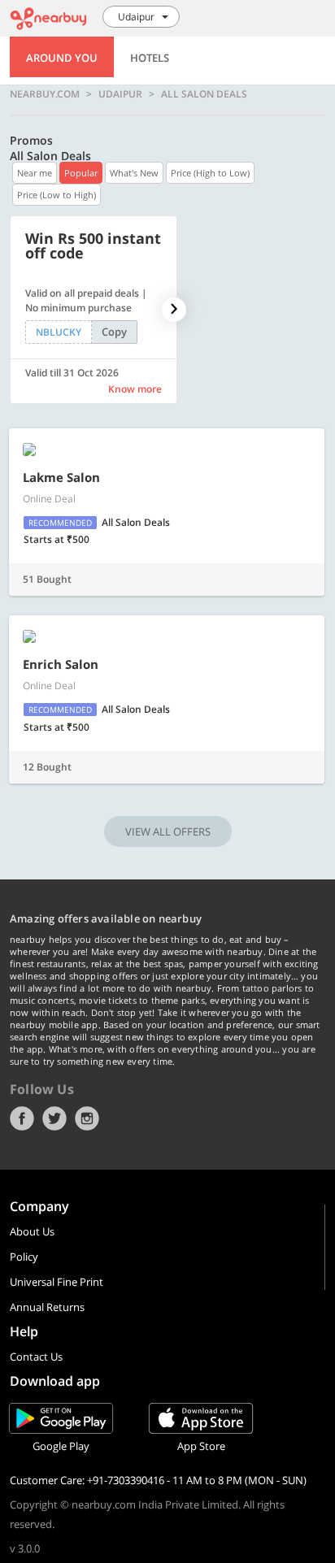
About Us (32, 1231)
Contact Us (36, 1356)
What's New (134, 173)
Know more (135, 389)
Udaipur (120, 94)
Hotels (149, 57)
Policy (24, 1256)
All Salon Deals (204, 94)
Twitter (54, 1118)
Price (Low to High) (56, 195)
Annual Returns (47, 1307)
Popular (81, 173)
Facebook (22, 1118)
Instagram (87, 1118)
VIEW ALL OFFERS (168, 831)
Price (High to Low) (210, 173)
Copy (114, 331)
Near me (34, 173)
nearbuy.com (45, 94)
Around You (62, 57)
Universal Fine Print (56, 1281)
